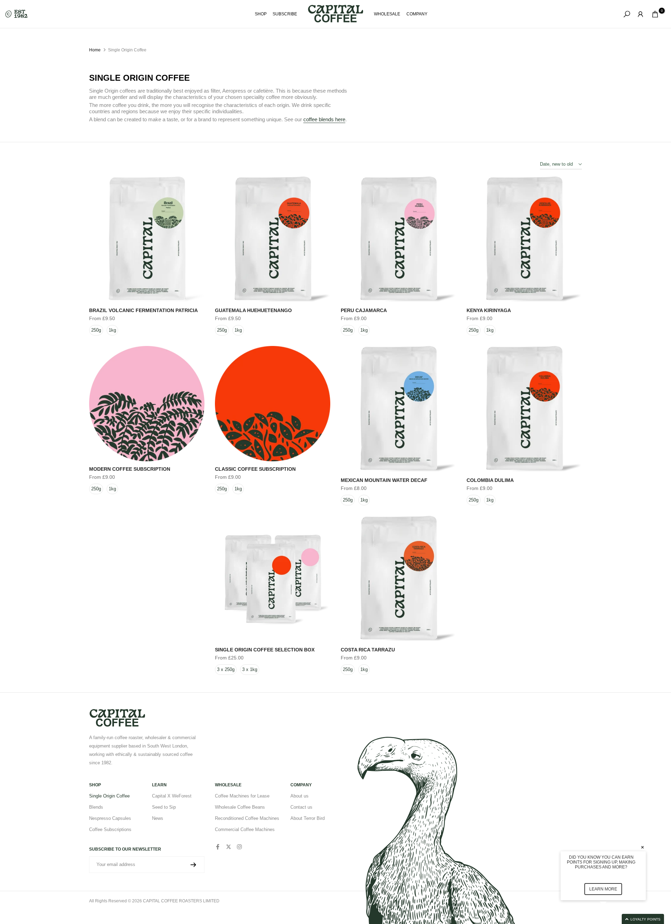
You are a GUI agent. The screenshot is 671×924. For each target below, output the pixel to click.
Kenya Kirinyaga (489, 310)
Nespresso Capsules (110, 818)
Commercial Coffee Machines (245, 829)
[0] (655, 14)
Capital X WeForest (172, 796)
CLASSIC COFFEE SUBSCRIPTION (255, 469)
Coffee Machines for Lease (242, 796)
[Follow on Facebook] (218, 847)
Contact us (301, 807)
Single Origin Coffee (109, 796)
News (157, 818)
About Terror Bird (307, 818)
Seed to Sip (164, 807)
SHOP (261, 14)
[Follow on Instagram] (239, 847)
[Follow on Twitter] (228, 847)
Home (95, 50)
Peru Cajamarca (364, 310)
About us (299, 796)
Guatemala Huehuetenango (253, 310)
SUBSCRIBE (285, 14)
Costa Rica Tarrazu (368, 649)
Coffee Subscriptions (110, 829)
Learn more (603, 889)
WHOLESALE (387, 14)
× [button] (642, 847)
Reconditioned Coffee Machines (247, 818)
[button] (611, 919)
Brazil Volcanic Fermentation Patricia (143, 310)
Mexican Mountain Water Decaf (384, 480)
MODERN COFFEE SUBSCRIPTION (129, 469)
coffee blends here (324, 119)
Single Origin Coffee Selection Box (265, 649)
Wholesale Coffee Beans (240, 807)
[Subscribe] (193, 865)
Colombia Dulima (490, 480)
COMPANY (416, 14)
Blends (96, 807)
